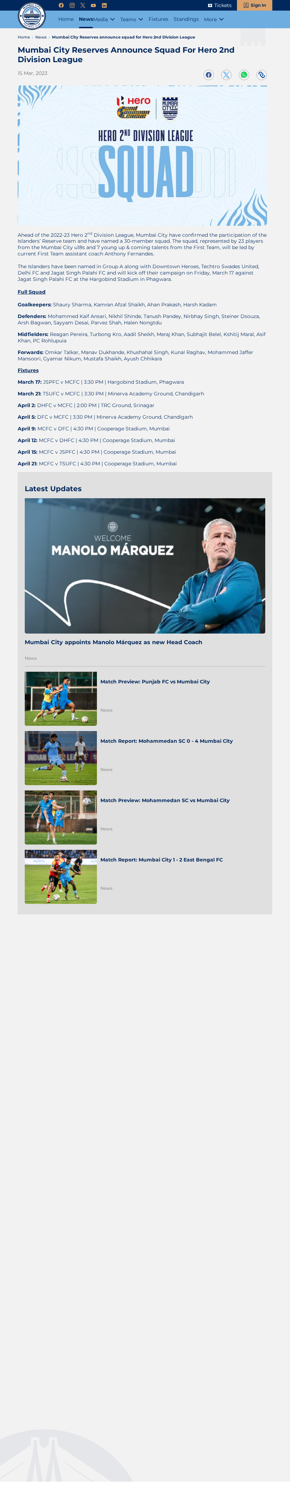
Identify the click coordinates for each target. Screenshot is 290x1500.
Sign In (258, 5)
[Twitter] (82, 5)
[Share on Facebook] (208, 75)
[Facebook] (61, 5)
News (31, 658)
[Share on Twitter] (226, 75)
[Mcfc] (32, 16)
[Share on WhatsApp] (244, 75)
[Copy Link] (261, 75)
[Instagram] (72, 5)
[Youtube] (93, 5)
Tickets (223, 5)
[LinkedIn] (104, 5)
